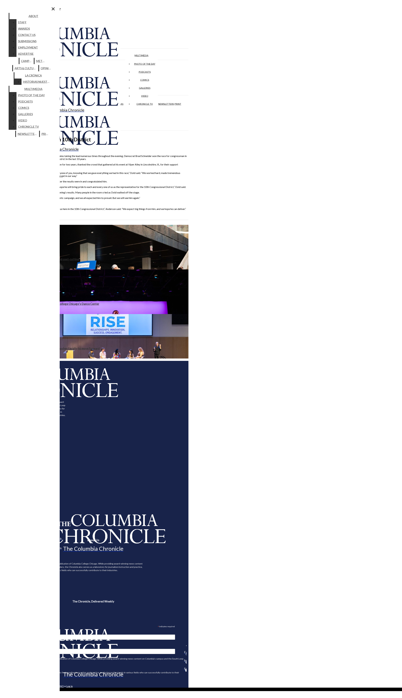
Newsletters (166, 104)
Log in (69, 686)
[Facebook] (185, 646)
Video (144, 96)
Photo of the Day (144, 64)
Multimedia (141, 55)
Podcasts (145, 72)
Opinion (47, 68)
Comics (144, 80)
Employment (28, 47)
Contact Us (26, 35)
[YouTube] (185, 670)
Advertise (26, 53)
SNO (61, 686)
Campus (27, 61)
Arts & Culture (26, 68)
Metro (41, 61)
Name (8, 646)
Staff (22, 22)
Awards (24, 28)
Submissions (27, 41)
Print (177, 104)
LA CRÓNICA (33, 75)
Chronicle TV (144, 104)
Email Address (12, 632)
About (33, 16)
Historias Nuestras (37, 81)
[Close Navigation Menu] (53, 9)
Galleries (144, 88)
